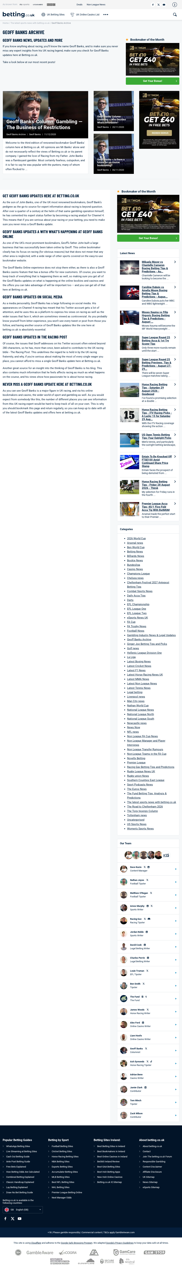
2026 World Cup (136, 538)
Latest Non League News (142, 683)
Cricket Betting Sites (62, 1151)
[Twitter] (158, 4)
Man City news (135, 701)
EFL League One (136, 608)
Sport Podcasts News (140, 784)
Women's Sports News (140, 828)
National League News (140, 709)
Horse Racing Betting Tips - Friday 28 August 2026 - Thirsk (156, 485)
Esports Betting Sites (62, 1166)
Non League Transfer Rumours (145, 749)
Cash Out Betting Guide (18, 1156)
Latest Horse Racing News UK (145, 674)
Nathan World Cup (138, 705)
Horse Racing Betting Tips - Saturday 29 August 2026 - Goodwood (154, 389)
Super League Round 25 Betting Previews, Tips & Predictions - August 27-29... (156, 364)
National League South (140, 718)
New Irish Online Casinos (109, 1177)
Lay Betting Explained (17, 1187)
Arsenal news (135, 542)
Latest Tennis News (139, 688)
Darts (130, 600)
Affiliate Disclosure (152, 1172)
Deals (79, 4)
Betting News (135, 551)
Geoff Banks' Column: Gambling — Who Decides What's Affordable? (111, 119)
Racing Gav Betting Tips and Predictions (150, 767)
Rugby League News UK (141, 771)
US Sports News (136, 824)
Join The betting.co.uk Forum (157, 1156)
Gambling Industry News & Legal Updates (151, 635)
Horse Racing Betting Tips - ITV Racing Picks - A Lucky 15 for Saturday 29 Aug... (157, 414)
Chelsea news (135, 578)
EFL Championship (138, 604)
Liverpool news (136, 696)
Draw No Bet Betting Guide (19, 1192)
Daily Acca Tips (136, 595)
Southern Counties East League (145, 780)
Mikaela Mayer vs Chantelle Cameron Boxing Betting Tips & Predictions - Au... (155, 266)
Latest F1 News (136, 670)
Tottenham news (137, 815)
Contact (147, 1151)
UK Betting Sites (56, 14)
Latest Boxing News (139, 661)
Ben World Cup (135, 547)
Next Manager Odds (62, 1197)
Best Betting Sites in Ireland (111, 1146)
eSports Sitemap (151, 1187)
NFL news (133, 731)
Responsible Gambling (154, 1161)
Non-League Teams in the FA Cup (146, 753)
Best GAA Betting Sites (108, 1166)
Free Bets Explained (16, 1166)
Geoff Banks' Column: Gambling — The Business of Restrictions (44, 125)
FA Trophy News (136, 626)
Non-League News (96, 4)
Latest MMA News (138, 679)
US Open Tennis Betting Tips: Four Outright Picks (156, 436)
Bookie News (135, 560)
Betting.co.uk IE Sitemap (109, 1182)
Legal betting (134, 692)
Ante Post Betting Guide (18, 1161)
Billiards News (135, 556)
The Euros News (137, 789)
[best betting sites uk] (20, 15)
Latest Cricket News (139, 666)
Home (6, 23)
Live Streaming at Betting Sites (21, 1151)
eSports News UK (137, 617)
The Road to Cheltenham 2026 (145, 806)
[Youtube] (164, 4)
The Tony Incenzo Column (142, 811)
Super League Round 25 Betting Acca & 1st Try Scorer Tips (156, 340)
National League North (140, 714)
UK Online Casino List (88, 14)
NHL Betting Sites (60, 1187)
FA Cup (131, 622)
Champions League (138, 573)
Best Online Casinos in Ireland (112, 1156)
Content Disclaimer (152, 1166)
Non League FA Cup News (142, 736)
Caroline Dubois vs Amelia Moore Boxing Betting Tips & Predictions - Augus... (155, 292)
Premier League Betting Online (67, 1192)
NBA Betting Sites (60, 1161)
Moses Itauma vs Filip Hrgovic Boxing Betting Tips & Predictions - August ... (156, 317)
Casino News (135, 569)
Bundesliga (133, 565)
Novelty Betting (136, 758)
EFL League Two (137, 613)
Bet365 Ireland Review (108, 1161)
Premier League (136, 762)
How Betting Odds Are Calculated (22, 1172)
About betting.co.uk (152, 1146)
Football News (135, 630)
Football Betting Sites (62, 1146)
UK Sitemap (148, 1177)
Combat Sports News (139, 591)
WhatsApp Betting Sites (18, 1146)
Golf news (133, 648)
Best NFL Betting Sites (63, 1182)
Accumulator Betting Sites (65, 1172)
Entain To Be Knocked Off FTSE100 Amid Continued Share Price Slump (157, 461)
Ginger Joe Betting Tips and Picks (147, 644)
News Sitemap (150, 1182)
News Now (133, 727)
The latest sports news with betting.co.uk (30, 23)
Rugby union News (138, 775)
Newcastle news (137, 723)
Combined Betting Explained (20, 1177)
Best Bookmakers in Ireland (111, 1151)
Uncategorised (135, 819)
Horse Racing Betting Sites (65, 1156)
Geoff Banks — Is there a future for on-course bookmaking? (111, 162)
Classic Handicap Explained (20, 1182)
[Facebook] (153, 4)
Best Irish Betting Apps (108, 1172)
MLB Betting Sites (61, 1177)
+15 (166, 855)
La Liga (131, 657)
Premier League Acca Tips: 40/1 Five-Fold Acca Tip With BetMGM (156, 507)
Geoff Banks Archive (139, 639)
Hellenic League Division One (144, 652)
